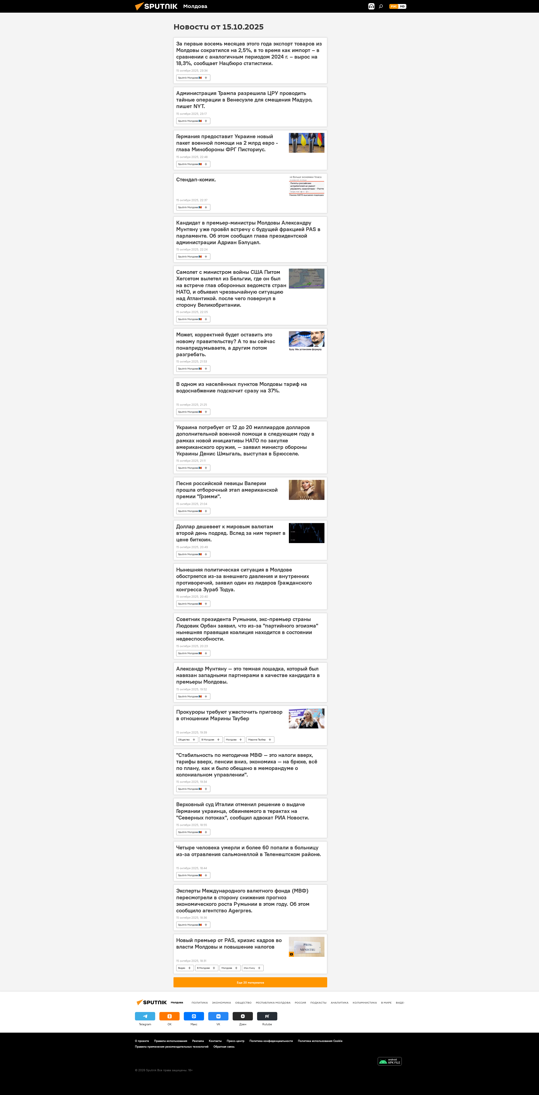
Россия (300, 1002)
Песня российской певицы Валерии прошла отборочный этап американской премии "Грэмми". (227, 490)
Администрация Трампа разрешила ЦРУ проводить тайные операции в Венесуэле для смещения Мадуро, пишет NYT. (244, 100)
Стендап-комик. (196, 179)
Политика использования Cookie (320, 1041)
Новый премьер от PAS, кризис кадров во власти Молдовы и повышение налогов (229, 943)
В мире (386, 1002)
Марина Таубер (257, 739)
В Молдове (207, 739)
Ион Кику (249, 967)
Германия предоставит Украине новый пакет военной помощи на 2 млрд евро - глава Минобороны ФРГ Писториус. (227, 143)
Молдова (231, 739)
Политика (200, 1002)
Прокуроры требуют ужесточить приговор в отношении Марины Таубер (229, 715)
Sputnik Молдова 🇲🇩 (190, 77)
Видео (181, 967)
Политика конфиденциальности (271, 1041)
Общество (184, 739)
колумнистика (365, 1002)
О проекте (142, 1041)
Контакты (215, 1041)
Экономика (221, 1002)
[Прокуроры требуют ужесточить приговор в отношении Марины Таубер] (306, 718)
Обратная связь (224, 1046)
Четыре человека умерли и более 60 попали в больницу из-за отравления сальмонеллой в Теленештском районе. (248, 850)
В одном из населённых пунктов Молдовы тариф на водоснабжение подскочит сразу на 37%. (241, 387)
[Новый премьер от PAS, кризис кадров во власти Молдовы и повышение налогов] (306, 947)
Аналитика (339, 1002)
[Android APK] (389, 1062)
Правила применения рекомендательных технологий (171, 1046)
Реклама (198, 1041)
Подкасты (318, 1002)
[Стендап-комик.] (306, 186)
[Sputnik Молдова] (158, 11)
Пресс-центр (235, 1041)
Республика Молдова (273, 1002)
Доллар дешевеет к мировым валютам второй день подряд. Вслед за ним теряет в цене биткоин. (231, 533)
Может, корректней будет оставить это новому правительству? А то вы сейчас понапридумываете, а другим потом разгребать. (225, 344)
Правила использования (170, 1041)
